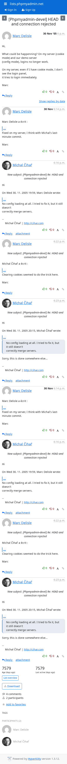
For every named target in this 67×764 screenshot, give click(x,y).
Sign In (12, 10)
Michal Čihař (22, 165)
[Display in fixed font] (57, 92)
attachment (23, 233)
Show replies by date (52, 101)
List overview (10, 677)
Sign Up (30, 10)
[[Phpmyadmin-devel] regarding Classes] (4, 18)
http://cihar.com (34, 223)
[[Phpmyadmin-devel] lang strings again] (62, 18)
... (4, 128)
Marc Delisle (22, 36)
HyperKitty (34, 758)
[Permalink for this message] (63, 91)
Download (13, 686)
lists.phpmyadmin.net (26, 3)
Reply (8, 95)
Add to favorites (16, 704)
